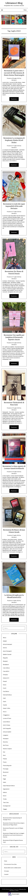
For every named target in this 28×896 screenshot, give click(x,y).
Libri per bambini (7, 731)
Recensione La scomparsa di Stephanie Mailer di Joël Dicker (14, 140)
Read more (14, 99)
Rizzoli (4, 775)
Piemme (5, 758)
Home (5, 861)
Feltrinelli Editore (7, 694)
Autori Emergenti (7, 651)
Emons (4, 684)
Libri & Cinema (6, 725)
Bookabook (6, 664)
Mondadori (6, 738)
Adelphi (5, 641)
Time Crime (6, 802)
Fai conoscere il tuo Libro (10, 864)
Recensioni (5, 772)
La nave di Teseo (7, 718)
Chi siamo (6, 871)
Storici (4, 795)
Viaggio (5, 809)
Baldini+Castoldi (7, 654)
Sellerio (5, 792)
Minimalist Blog (22, 889)
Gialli (4, 698)
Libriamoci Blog (14, 3)
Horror (4, 711)
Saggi (4, 779)
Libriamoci (14, 80)
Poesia (4, 762)
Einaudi (5, 681)
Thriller (5, 799)
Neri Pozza (5, 745)
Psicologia (5, 768)
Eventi (4, 688)
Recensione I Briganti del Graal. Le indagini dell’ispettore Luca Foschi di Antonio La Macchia (13, 835)
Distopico (5, 674)
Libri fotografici (7, 728)
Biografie (5, 657)
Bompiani (5, 661)
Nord (4, 755)
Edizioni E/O (6, 678)
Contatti (6, 874)
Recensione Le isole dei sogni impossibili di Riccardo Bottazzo (14, 206)
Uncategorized (6, 805)
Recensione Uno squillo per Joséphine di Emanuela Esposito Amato (14, 337)
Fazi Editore (6, 691)
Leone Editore (6, 721)
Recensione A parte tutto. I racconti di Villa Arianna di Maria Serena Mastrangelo (14, 73)
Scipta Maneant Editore (9, 785)
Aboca (4, 637)
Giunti (4, 701)
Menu (25, 10)
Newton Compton (7, 748)
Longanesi (5, 735)
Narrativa (5, 742)
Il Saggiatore (6, 715)
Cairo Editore (6, 668)
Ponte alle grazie (7, 765)
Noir (4, 752)
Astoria (5, 647)
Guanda (5, 705)
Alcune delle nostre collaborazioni (12, 867)
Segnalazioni (6, 789)
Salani (4, 782)
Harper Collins (6, 708)
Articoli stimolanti (7, 644)
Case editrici (6, 671)
